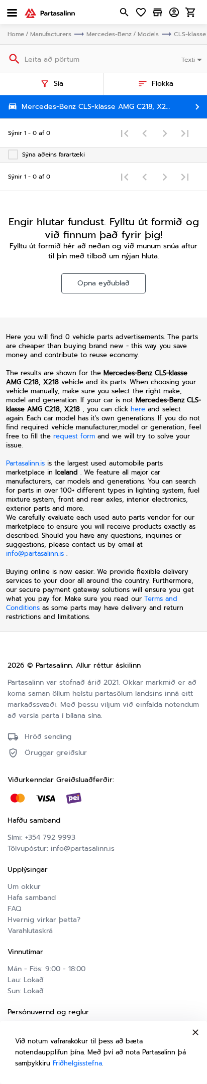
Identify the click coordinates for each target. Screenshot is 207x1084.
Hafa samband (32, 897)
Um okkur (24, 886)
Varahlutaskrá (30, 930)
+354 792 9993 (50, 837)
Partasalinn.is (25, 463)
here (138, 409)
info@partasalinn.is (35, 553)
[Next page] (165, 133)
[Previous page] (145, 133)
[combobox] (192, 59)
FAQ (14, 908)
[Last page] (185, 133)
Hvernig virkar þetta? (44, 919)
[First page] (125, 133)
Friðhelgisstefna (77, 1063)
